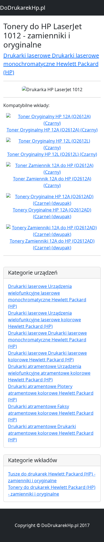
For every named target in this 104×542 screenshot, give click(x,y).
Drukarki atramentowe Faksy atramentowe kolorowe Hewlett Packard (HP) (50, 413)
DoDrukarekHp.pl (22, 7)
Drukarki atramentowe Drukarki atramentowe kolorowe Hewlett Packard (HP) (50, 433)
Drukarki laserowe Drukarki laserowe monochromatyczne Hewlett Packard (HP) (51, 64)
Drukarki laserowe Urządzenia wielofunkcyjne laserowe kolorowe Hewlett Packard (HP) (44, 319)
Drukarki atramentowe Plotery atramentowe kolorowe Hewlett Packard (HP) (50, 393)
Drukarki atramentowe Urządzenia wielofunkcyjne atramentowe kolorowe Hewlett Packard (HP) (49, 373)
